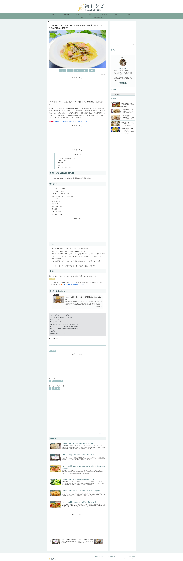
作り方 (61, 162)
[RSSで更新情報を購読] (58, 388)
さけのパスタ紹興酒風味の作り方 (66, 158)
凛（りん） (123, 68)
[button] (92, 70)
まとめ (59, 165)
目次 (75, 155)
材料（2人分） (63, 160)
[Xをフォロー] (53, 388)
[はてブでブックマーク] (77, 70)
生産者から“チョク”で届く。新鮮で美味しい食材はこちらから (71, 121)
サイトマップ (113, 556)
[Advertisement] (77, 89)
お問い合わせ (132, 556)
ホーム (96, 556)
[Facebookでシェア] (70, 70)
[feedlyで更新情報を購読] (55, 388)
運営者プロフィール (104, 556)
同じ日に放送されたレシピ (64, 167)
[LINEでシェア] (84, 70)
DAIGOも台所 (53, 350)
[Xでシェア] (62, 70)
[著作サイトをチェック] (50, 388)
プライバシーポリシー (123, 556)
